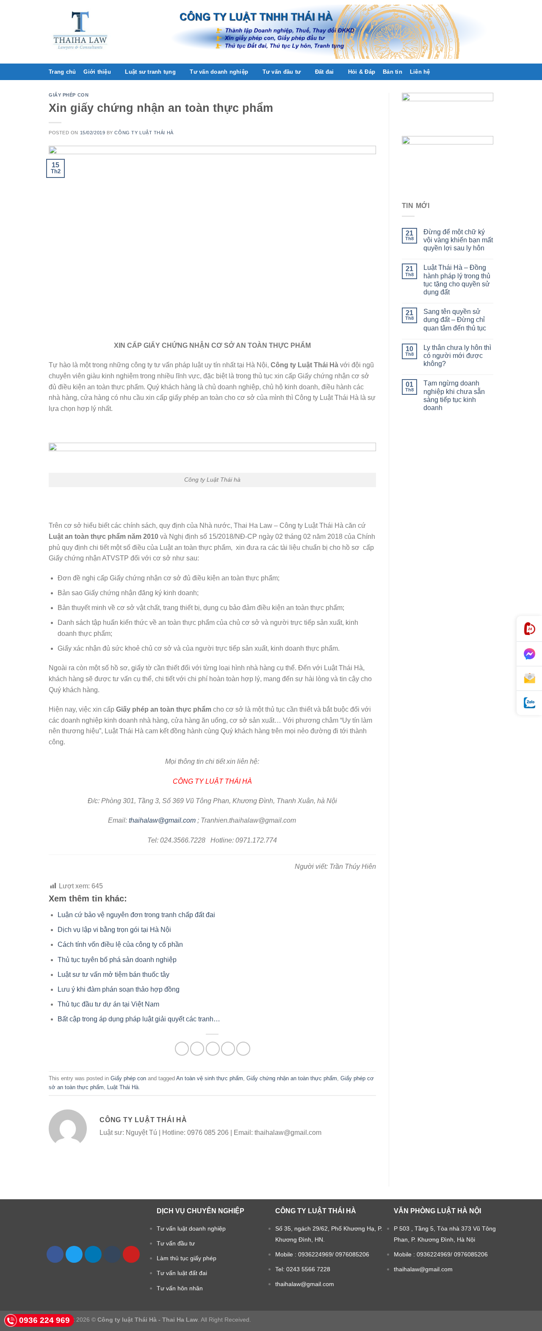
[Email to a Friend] (213, 1049)
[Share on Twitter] (197, 1049)
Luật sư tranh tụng (150, 72)
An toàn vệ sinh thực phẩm (209, 1078)
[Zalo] (529, 703)
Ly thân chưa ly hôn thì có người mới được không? (457, 355)
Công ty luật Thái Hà (143, 132)
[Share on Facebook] (182, 1049)
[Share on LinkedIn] (243, 1049)
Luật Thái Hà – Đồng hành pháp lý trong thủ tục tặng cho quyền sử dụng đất (456, 280)
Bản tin (392, 72)
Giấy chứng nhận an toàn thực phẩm (291, 1078)
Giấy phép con (68, 94)
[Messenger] (529, 654)
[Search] (490, 72)
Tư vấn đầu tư (282, 72)
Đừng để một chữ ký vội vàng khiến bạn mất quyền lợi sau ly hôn (458, 240)
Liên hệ (420, 72)
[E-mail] (529, 678)
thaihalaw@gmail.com (162, 820)
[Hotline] (529, 629)
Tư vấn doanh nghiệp (219, 72)
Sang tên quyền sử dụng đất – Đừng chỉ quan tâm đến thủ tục (454, 319)
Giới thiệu (97, 72)
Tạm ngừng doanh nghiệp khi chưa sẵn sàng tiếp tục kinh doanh (454, 395)
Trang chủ (62, 72)
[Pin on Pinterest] (228, 1049)
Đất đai (324, 72)
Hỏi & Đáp (361, 72)
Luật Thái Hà (122, 1087)
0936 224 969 (44, 1320)
